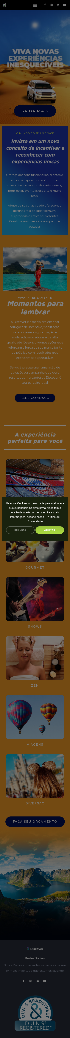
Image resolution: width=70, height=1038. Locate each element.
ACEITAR (49, 530)
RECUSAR (20, 530)
